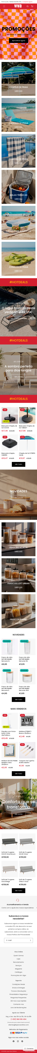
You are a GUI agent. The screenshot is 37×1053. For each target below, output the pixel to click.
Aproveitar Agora (18, 40)
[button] (27, 6)
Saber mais (18, 91)
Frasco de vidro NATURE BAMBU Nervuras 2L (7, 659)
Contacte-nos (18, 1004)
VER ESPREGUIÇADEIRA (18, 318)
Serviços (18, 966)
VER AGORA (18, 377)
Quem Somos (19, 956)
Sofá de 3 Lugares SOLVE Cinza (25, 853)
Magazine (18, 969)
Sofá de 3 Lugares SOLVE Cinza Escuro (8, 853)
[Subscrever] (30, 940)
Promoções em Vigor (18, 975)
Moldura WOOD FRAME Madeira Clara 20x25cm (9, 762)
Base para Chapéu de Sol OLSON (9, 427)
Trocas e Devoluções (18, 991)
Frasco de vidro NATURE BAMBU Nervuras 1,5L (24, 659)
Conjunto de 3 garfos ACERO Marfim (26, 761)
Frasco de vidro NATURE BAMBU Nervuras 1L (7, 688)
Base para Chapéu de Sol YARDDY (27, 427)
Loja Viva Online (11, 1051)
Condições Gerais (18, 984)
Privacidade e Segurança (18, 994)
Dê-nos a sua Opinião (18, 1001)
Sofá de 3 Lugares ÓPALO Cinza (25, 880)
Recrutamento (18, 962)
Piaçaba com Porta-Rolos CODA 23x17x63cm (9, 733)
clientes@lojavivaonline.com (18, 1025)
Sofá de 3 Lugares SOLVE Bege (8, 880)
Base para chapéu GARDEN (8, 454)
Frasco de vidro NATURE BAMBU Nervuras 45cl (24, 688)
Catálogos (18, 972)
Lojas (18, 959)
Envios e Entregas (18, 988)
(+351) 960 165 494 (18, 1019)
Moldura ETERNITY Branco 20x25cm (25, 732)
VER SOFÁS (19, 814)
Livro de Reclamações (18, 1008)
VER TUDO (18, 464)
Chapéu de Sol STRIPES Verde (27, 454)
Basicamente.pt (30, 1051)
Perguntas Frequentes (18, 998)
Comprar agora (27, 2)
